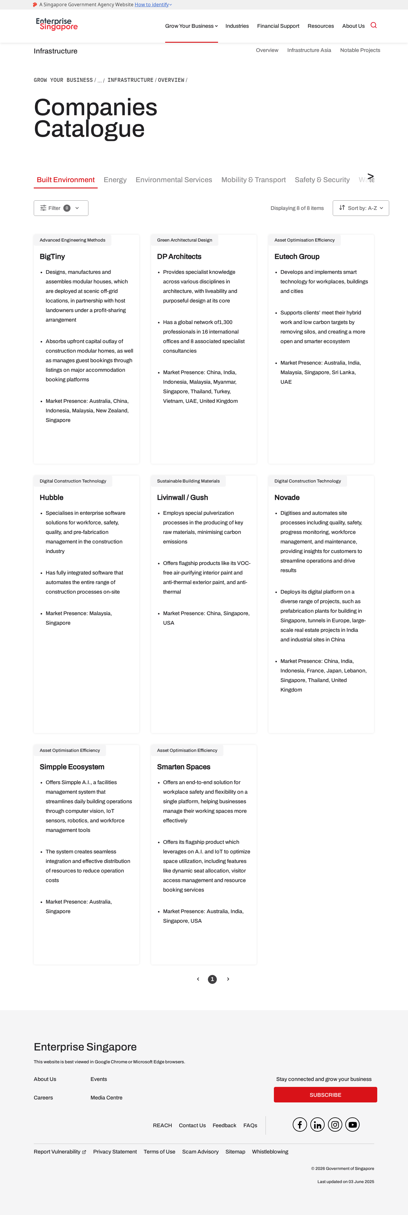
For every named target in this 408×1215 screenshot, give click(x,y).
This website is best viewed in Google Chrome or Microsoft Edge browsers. (109, 1061)
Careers (43, 1098)
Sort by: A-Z (362, 208)
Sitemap (235, 1152)
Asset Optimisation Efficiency (304, 240)
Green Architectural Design (184, 240)
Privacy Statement (115, 1152)
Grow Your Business (189, 26)
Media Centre (106, 1098)
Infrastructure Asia (309, 50)
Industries (237, 26)
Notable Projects (360, 50)
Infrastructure (131, 79)
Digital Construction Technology (73, 481)
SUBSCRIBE (325, 1095)
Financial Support (278, 26)
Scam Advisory (200, 1152)
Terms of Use (159, 1152)
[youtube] (352, 1126)
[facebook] (299, 1126)
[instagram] (335, 1126)
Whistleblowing (270, 1152)
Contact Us (192, 1125)
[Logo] (57, 26)
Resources (321, 26)
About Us (353, 26)
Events (99, 1079)
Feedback (225, 1125)
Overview (267, 50)
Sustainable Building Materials (188, 481)
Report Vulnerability (57, 1152)
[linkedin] (317, 1126)
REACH (162, 1125)
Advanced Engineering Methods (72, 240)
